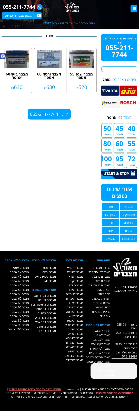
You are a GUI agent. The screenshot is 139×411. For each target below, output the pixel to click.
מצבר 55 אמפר (19, 294)
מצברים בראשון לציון (43, 304)
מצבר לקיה (76, 281)
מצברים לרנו (75, 285)
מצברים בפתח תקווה (43, 296)
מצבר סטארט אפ (45, 276)
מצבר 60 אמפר (19, 298)
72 (131, 160)
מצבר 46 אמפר (19, 285)
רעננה (110, 231)
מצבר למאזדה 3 (73, 347)
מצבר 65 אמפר (19, 303)
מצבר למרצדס (74, 360)
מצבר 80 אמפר (19, 320)
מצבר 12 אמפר (19, 272)
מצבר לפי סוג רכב (99, 272)
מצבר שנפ (49, 268)
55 (131, 145)
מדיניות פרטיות (101, 312)
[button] (2, 56)
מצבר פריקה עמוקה (98, 357)
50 (107, 130)
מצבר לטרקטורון (100, 348)
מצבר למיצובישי (73, 325)
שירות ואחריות (101, 303)
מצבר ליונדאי (75, 268)
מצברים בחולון (47, 331)
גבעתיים (110, 239)
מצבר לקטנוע (101, 340)
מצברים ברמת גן (46, 326)
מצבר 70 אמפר (19, 312)
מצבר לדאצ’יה (74, 294)
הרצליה (128, 223)
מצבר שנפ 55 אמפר (81, 75)
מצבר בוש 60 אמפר (17, 75)
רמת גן (110, 207)
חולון (110, 223)
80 (107, 145)
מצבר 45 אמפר (19, 281)
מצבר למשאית (101, 331)
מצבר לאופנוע (101, 335)
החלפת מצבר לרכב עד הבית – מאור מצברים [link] (107, 389)
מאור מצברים (87, 23)
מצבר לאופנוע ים (99, 353)
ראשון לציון (110, 215)
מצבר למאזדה (74, 342)
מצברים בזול (102, 281)
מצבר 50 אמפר (19, 290)
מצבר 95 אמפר (19, 325)
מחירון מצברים (101, 268)
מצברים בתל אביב (45, 322)
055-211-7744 (19, 6)
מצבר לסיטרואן (74, 338)
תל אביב (128, 207)
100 (106, 160)
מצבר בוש (50, 281)
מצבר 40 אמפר (19, 276)
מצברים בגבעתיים (45, 309)
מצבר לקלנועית (100, 344)
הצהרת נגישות (101, 298)
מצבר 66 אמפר (19, 307)
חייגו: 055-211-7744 (49, 114)
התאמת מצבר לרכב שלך (19, 16)
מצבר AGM (103, 370)
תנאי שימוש (103, 307)
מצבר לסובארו (74, 320)
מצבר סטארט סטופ (98, 362)
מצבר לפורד (75, 290)
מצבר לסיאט (75, 334)
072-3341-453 (126, 335)
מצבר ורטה (49, 272)
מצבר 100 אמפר (18, 329)
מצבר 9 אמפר (20, 268)
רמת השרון (128, 239)
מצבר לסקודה (74, 298)
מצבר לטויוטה (74, 312)
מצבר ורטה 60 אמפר (49, 75)
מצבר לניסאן (75, 351)
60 (119, 145)
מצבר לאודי (76, 276)
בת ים (128, 231)
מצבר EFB (103, 366)
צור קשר (105, 316)
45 (119, 130)
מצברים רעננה (47, 300)
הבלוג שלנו (103, 290)
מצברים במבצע (101, 276)
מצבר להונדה (75, 307)
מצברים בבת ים (47, 313)
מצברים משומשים (99, 285)
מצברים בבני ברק (45, 318)
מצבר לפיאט (75, 316)
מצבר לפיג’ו (76, 303)
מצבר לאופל (75, 329)
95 (119, 160)
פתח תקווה (128, 215)
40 (131, 130)
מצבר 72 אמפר (19, 316)
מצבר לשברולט (74, 356)
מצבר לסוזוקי (75, 272)
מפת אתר (104, 294)
